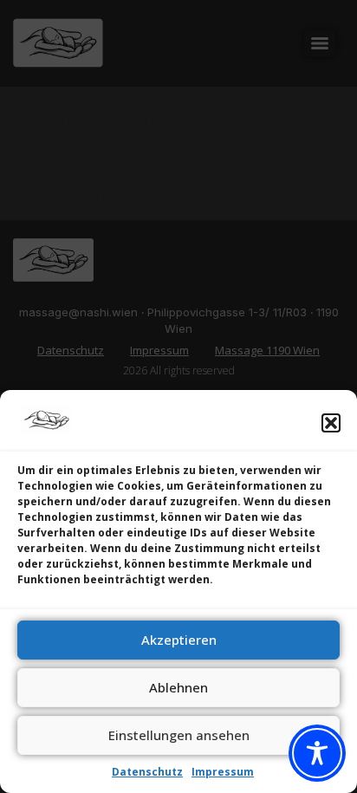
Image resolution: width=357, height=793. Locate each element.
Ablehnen (178, 687)
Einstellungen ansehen (179, 735)
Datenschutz (147, 771)
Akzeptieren (179, 639)
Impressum (222, 771)
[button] (331, 423)
